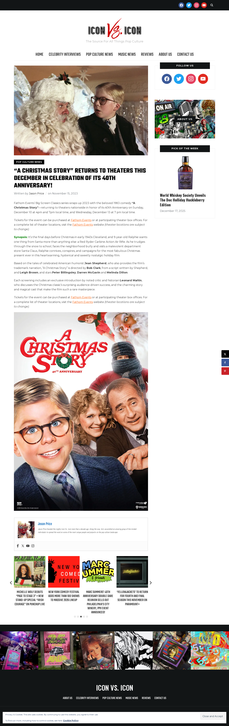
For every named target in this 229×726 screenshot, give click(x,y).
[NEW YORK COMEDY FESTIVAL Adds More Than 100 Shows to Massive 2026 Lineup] (29, 558)
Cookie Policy (70, 720)
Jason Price (36, 193)
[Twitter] (22, 546)
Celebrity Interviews (65, 54)
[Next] (150, 582)
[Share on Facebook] (225, 362)
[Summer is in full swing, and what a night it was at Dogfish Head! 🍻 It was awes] (57, 650)
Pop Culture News (99, 54)
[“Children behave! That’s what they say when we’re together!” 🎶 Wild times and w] (95, 650)
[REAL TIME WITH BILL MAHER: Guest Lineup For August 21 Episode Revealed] (132, 558)
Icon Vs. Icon (114, 688)
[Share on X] (225, 354)
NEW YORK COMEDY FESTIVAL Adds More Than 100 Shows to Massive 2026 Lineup (29, 596)
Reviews (147, 54)
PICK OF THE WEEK (184, 148)
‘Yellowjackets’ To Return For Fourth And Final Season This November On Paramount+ (98, 598)
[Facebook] (17, 546)
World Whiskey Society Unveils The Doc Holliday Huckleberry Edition (183, 199)
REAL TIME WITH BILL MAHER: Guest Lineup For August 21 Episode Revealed (132, 596)
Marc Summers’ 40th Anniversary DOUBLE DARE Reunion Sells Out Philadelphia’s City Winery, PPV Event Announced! (64, 602)
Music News (127, 54)
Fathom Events (81, 220)
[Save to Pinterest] (225, 371)
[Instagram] (33, 546)
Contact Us (185, 54)
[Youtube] (28, 546)
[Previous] (11, 582)
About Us (165, 54)
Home (39, 54)
